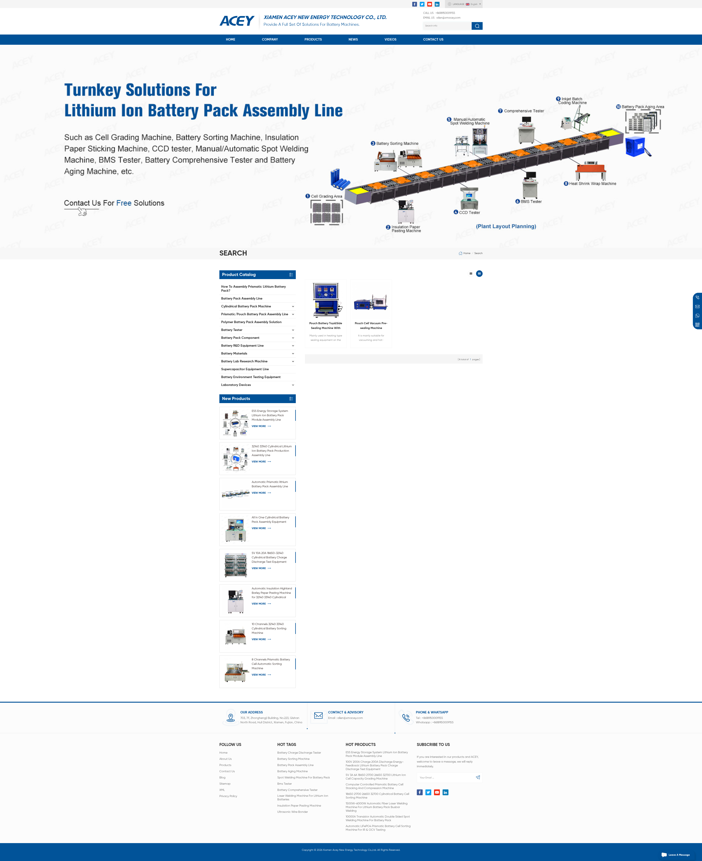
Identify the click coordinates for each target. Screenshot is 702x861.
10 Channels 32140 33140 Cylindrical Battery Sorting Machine (269, 629)
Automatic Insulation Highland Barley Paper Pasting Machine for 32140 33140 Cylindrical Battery (272, 593)
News (353, 39)
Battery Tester (231, 330)
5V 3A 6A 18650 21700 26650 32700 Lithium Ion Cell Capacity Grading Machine (376, 777)
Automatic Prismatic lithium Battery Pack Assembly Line (270, 484)
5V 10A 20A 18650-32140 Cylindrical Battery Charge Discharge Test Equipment (269, 557)
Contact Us (433, 39)
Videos (391, 39)
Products (313, 39)
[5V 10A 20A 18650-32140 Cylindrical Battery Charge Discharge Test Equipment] (236, 565)
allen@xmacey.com (442, 17)
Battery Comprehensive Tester (297, 790)
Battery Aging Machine (292, 771)
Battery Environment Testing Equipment (251, 377)
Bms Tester (284, 783)
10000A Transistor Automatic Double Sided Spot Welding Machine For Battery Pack (378, 818)
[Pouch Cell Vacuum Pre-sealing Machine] (371, 300)
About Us (225, 759)
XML (222, 790)
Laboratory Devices (236, 385)
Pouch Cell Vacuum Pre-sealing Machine (371, 326)
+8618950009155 (439, 13)
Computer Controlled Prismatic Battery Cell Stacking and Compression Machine (374, 786)
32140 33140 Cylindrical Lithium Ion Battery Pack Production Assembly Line (272, 451)
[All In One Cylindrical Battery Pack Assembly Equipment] (236, 529)
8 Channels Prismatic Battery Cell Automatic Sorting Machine (271, 664)
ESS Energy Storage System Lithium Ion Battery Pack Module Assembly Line (270, 415)
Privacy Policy (228, 796)
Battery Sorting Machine (293, 759)
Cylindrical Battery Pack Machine (246, 306)
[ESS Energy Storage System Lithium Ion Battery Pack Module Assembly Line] (236, 423)
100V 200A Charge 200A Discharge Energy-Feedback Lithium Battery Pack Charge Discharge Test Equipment (375, 766)
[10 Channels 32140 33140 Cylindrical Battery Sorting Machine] (236, 636)
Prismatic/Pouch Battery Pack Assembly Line (254, 314)
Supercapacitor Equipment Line (245, 369)
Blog (222, 777)
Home (230, 39)
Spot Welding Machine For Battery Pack (303, 777)
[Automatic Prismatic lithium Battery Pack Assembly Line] (236, 494)
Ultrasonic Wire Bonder (292, 812)
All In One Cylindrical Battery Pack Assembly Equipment (270, 519)
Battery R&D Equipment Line (242, 345)
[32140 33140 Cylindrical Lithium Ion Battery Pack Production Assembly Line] (236, 458)
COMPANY (270, 39)
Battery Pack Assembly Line (241, 298)
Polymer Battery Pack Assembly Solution (251, 322)
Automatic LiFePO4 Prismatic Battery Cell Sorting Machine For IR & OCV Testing (378, 828)
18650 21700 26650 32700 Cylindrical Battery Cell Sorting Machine (377, 796)
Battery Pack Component (240, 338)
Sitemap (225, 783)
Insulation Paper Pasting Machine (299, 805)
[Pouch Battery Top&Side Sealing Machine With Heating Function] (326, 300)
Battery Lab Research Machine (244, 361)
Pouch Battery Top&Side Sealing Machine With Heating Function (325, 326)
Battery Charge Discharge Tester (299, 752)
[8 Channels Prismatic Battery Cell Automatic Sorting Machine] (236, 672)
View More (259, 426)
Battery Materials (234, 353)
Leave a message (679, 855)
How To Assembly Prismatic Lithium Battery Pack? (253, 288)
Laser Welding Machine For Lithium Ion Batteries (302, 798)
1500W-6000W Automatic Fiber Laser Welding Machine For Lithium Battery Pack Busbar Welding (376, 807)
